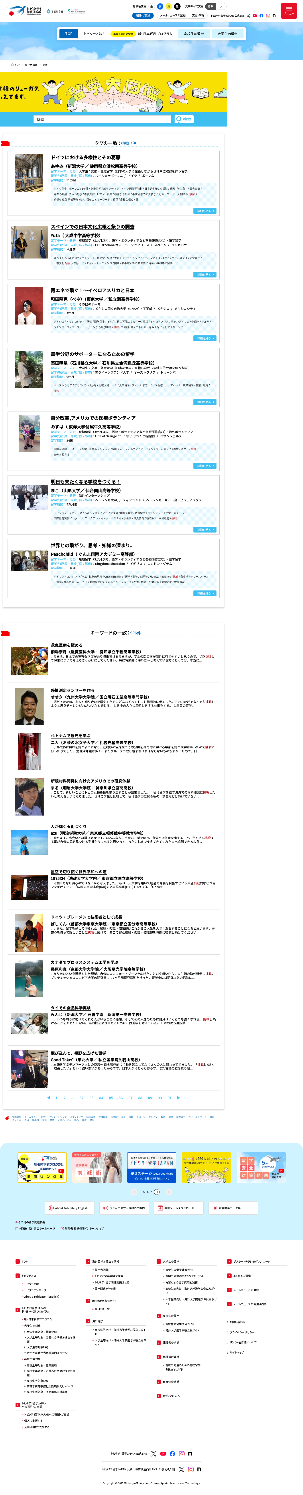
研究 (43, 1117)
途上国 (35, 1120)
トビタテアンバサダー (36, 1290)
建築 (171, 1117)
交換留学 (103, 1117)
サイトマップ (237, 1352)
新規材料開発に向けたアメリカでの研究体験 (90, 781)
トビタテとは (31, 1284)
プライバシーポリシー (242, 1332)
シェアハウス (64, 1120)
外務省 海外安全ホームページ (35, 1228)
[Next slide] (169, 1192)
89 (150, 1097)
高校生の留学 (194, 33)
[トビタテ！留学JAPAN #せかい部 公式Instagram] (191, 1469)
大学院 (114, 1117)
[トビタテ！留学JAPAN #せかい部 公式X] (181, 1469)
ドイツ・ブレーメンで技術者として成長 (86, 917)
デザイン (153, 1117)
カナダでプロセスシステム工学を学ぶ (84, 962)
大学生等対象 (32, 1326)
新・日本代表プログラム (142, 33)
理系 (123, 1117)
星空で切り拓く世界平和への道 (79, 871)
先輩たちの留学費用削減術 (181, 1282)
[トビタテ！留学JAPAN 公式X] (248, 16)
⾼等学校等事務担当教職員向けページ (50, 1386)
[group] (52, 1167)
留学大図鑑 (101, 1270)
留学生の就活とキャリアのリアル (184, 1276)
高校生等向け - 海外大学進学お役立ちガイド (120, 1332)
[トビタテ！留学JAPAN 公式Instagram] (268, 16)
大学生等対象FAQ (37, 1347)
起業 (131, 1117)
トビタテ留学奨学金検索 (109, 1276)
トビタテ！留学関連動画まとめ (112, 1282)
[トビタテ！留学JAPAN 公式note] (274, 15)
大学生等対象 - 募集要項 (42, 1332)
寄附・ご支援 (143, 15)
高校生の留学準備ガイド (179, 1324)
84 (101, 1097)
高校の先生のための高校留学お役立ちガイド (183, 1367)
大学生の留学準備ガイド (179, 1270)
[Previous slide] (134, 1192)
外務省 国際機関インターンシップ (82, 1228)
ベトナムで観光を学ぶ (71, 735)
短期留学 (16, 1117)
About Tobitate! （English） (41, 1297)
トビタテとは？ (94, 33)
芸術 (84, 1120)
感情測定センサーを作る (73, 690)
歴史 (92, 1120)
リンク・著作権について (243, 1342)
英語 (26, 1120)
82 (82, 1097)
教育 (163, 1117)
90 (160, 1097)
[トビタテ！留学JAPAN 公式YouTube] (255, 16)
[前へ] (48, 1097)
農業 (52, 1120)
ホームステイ (31, 1117)
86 (121, 1097)
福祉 (44, 1120)
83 (91, 1097)
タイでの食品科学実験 (71, 1007)
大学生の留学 (228, 33)
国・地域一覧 (102, 1309)
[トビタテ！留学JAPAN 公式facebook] (262, 16)
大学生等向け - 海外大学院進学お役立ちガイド (120, 1342)
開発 (212, 1117)
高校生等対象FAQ (37, 1381)
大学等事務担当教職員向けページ (47, 1353)
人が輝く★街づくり (69, 826)
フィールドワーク (197, 1117)
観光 (76, 1120)
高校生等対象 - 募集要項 (42, 1365)
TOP (68, 33)
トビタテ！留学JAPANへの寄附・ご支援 (46, 1414)
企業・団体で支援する (36, 1427)
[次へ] (178, 1097)
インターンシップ (58, 1117)
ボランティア (76, 1117)
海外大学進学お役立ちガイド (182, 1330)
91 (169, 1097)
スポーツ (140, 1117)
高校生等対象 (32, 1359)
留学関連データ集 (105, 1289)
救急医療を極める (67, 645)
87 (130, 1097)
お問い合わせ (238, 1322)
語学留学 (91, 1117)
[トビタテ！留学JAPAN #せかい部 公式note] (199, 1469)
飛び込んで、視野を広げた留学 (78, 1053)
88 (140, 1097)
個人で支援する (33, 1421)
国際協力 (180, 1117)
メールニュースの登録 (173, 15)
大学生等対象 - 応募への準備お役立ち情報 (51, 1339)
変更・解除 (198, 15)
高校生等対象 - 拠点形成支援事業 (47, 1392)
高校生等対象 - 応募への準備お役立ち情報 (51, 1373)
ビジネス (16, 1120)
